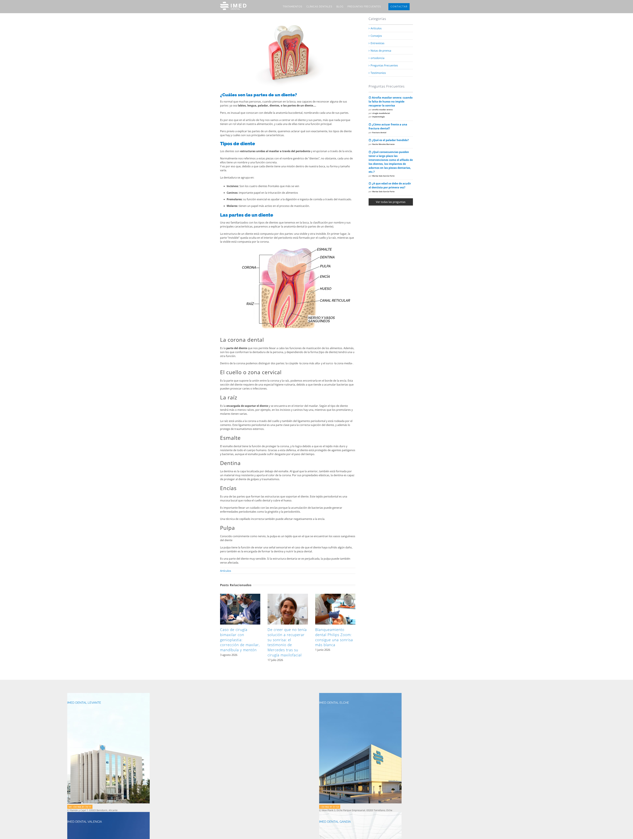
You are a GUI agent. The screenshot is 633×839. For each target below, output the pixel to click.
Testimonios (378, 73)
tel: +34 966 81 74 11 (80, 806)
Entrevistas (377, 43)
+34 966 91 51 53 (329, 806)
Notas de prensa (381, 50)
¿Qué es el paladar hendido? (390, 140)
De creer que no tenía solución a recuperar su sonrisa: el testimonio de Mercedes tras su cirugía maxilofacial (287, 642)
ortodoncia (377, 58)
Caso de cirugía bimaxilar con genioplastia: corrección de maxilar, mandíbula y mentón (240, 639)
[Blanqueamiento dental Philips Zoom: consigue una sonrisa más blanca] (335, 595)
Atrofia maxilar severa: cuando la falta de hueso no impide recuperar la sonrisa (391, 101)
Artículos (225, 571)
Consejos (376, 36)
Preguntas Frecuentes (384, 65)
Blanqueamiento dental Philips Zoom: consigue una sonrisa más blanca (334, 637)
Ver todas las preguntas (391, 202)
